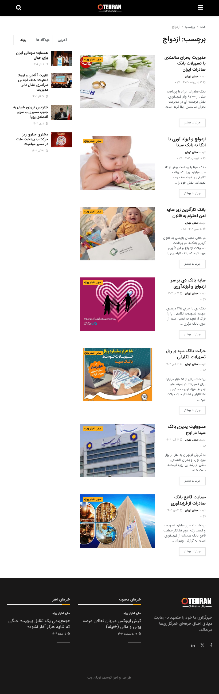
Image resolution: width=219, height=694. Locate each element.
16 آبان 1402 (172, 364)
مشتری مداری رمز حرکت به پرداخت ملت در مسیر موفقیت (32, 139)
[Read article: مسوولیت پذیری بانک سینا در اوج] (117, 450)
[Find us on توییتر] (202, 645)
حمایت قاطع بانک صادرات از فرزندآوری (188, 500)
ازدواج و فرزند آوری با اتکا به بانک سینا (187, 142)
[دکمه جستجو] (18, 8)
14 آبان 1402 (172, 440)
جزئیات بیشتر (190, 122)
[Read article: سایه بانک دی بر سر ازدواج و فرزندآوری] (117, 304)
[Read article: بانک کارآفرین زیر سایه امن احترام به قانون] (117, 233)
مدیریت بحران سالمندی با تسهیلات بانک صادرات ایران (185, 63)
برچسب (190, 26)
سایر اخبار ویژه (92, 59)
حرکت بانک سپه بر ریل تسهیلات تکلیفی (186, 354)
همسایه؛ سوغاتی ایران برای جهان (32, 55)
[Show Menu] (200, 8)
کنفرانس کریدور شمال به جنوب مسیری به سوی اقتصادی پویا (30, 112)
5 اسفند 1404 (59, 634)
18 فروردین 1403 (194, 158)
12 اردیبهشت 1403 (193, 82)
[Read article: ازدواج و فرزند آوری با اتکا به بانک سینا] (117, 162)
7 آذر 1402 (173, 294)
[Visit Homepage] (109, 8)
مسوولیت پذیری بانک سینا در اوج (187, 429)
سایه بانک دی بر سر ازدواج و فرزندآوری (188, 283)
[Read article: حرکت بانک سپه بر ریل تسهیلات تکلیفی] (117, 374)
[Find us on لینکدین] (193, 645)
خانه (203, 26)
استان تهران (191, 77)
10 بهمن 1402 (196, 229)
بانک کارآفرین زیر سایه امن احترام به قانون (186, 212)
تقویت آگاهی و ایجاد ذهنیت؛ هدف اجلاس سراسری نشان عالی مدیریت (33, 82)
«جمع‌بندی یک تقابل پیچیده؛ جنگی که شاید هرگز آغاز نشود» (39, 624)
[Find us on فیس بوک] (211, 645)
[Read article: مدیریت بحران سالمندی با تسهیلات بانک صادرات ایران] (117, 81)
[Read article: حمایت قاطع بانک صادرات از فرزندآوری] (117, 521)
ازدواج (176, 26)
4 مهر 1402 (173, 511)
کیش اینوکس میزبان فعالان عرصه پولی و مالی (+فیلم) (112, 624)
